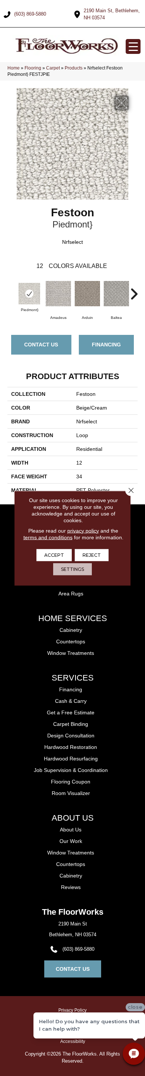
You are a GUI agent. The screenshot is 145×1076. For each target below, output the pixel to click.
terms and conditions (47, 537)
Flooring (33, 68)
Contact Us (41, 345)
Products (74, 68)
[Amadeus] (58, 293)
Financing (106, 345)
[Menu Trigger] (133, 46)
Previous (11, 290)
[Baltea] (116, 293)
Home (13, 68)
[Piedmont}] (29, 293)
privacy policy (83, 530)
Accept (54, 555)
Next (133, 290)
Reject (92, 555)
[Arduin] (87, 293)
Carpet (53, 68)
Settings (72, 569)
